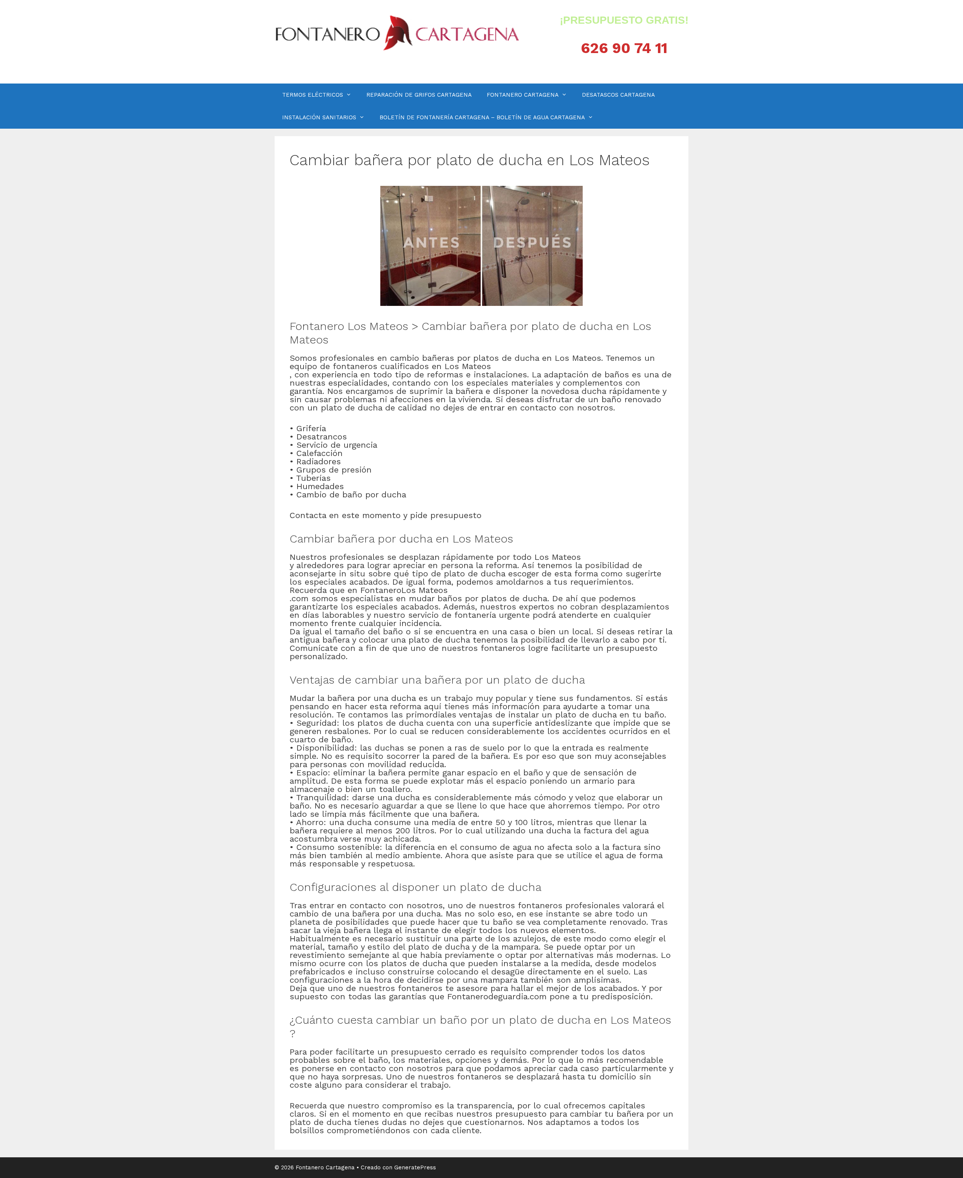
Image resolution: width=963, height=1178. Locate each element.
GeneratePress (415, 1167)
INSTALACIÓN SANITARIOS (319, 117)
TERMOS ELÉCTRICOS (312, 94)
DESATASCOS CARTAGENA (618, 94)
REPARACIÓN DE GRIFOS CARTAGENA (419, 94)
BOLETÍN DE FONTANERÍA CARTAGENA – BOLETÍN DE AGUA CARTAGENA (482, 117)
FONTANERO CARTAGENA (523, 94)
